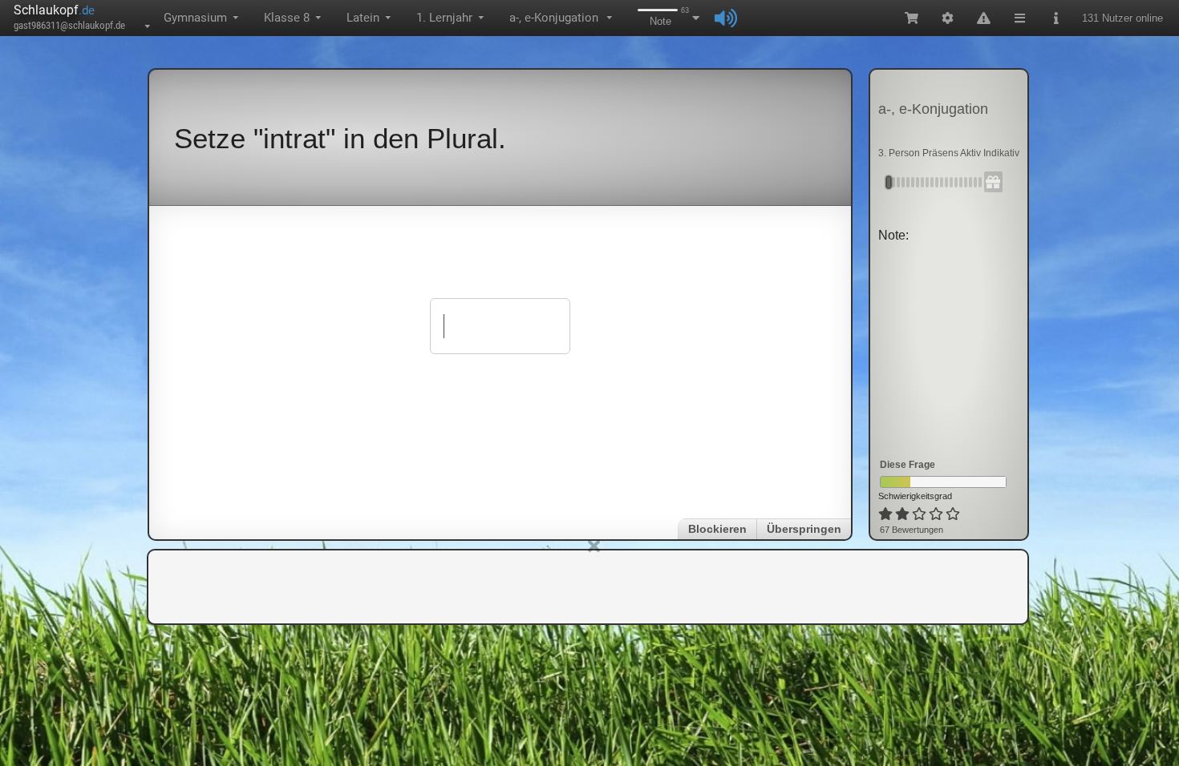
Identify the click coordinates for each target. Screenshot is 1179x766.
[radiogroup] (920, 514)
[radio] (885, 514)
